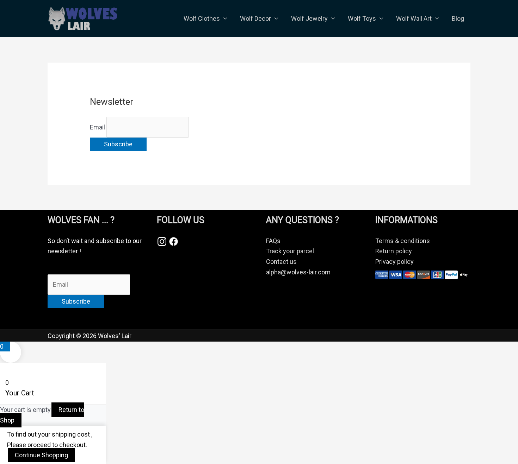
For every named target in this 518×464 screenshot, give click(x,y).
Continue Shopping (41, 455)
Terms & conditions (402, 240)
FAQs (273, 240)
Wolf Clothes (202, 18)
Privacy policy (394, 261)
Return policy (393, 251)
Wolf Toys (362, 18)
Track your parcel (290, 251)
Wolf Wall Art (414, 18)
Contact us (281, 261)
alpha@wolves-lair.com (298, 272)
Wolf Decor (255, 18)
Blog (458, 18)
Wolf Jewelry (309, 18)
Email (97, 127)
